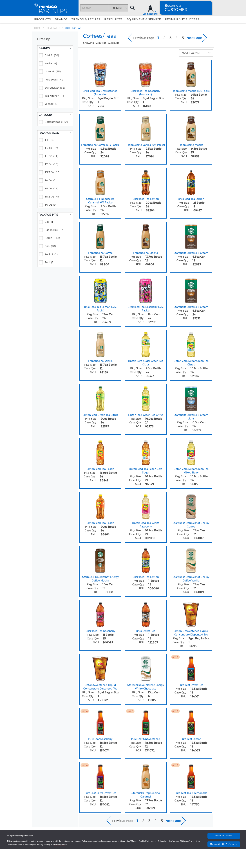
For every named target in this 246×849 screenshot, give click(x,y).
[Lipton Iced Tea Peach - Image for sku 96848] (100, 451)
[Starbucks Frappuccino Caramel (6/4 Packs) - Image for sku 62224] (100, 181)
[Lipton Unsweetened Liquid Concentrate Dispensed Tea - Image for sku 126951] (191, 613)
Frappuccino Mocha (191, 145)
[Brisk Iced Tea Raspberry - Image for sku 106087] (100, 613)
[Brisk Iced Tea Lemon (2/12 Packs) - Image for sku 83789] (100, 289)
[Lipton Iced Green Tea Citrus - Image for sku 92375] (100, 397)
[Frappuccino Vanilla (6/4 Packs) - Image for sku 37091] (145, 127)
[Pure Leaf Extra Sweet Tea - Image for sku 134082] (100, 775)
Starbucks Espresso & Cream (191, 253)
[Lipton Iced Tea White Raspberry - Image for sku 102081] (145, 505)
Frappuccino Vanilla (100, 361)
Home (37, 28)
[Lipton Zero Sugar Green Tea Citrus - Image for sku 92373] (145, 343)
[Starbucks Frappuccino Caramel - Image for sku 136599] (145, 775)
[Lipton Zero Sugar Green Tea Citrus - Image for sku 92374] (191, 343)
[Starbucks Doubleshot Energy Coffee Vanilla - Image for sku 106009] (191, 559)
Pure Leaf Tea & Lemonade (191, 793)
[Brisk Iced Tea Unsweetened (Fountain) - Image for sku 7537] (100, 73)
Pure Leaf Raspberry (100, 739)
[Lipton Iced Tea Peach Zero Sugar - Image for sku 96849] (145, 451)
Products (42, 19)
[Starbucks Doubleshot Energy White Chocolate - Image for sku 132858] (145, 667)
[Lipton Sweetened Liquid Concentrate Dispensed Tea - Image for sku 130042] (100, 667)
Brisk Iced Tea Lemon (146, 199)
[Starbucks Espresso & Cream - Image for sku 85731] (191, 289)
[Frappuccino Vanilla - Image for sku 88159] (100, 343)
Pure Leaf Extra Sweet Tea (100, 793)
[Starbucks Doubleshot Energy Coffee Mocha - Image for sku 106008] (100, 559)
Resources (113, 19)
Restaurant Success (182, 19)
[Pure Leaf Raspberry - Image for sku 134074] (100, 721)
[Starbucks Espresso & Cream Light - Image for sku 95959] (191, 397)
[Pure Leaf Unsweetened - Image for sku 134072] (145, 721)
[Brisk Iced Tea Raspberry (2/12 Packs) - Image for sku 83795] (145, 289)
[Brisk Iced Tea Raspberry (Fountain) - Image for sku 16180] (145, 73)
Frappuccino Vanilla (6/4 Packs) (146, 145)
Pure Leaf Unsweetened (145, 739)
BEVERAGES (53, 28)
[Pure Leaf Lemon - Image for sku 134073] (191, 721)
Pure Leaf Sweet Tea (191, 685)
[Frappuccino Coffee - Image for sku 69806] (100, 235)
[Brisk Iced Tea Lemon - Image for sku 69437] (191, 181)
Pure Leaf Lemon (191, 739)
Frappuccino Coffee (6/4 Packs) (100, 145)
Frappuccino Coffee (100, 253)
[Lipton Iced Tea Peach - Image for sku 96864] (100, 505)
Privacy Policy (60, 845)
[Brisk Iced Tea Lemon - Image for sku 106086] (145, 559)
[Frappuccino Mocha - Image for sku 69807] (145, 235)
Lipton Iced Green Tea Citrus (100, 415)
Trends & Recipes (85, 19)
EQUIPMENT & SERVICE (143, 19)
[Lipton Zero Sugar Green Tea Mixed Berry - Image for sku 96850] (191, 451)
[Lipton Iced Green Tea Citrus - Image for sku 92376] (145, 397)
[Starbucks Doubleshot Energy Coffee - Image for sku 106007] (191, 505)
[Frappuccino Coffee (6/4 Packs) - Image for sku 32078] (100, 127)
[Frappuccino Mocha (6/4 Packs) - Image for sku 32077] (191, 73)
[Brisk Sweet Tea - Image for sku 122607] (145, 613)
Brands (61, 19)
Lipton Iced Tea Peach (100, 469)
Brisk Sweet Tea (145, 631)
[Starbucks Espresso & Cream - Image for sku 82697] (191, 235)
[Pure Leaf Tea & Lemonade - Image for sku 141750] (191, 775)
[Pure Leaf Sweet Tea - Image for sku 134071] (191, 667)
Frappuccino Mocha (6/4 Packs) (191, 91)
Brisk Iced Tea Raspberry (100, 631)
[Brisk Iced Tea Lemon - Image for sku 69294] (145, 181)
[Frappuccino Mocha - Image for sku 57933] (191, 127)
